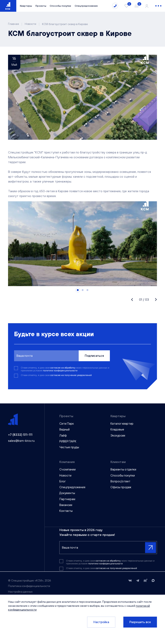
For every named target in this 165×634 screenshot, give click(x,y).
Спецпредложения (86, 5)
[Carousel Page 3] (87, 290)
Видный (64, 429)
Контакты (66, 510)
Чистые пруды (69, 447)
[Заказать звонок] (115, 6)
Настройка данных (20, 591)
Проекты (40, 5)
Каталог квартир (121, 423)
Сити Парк (66, 423)
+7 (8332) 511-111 (20, 434)
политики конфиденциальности (60, 370)
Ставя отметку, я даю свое (56, 375)
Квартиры (26, 5)
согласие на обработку (63, 367)
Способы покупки (60, 5)
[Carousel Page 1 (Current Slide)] (78, 290)
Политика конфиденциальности (29, 586)
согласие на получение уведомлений (71, 375)
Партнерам (67, 499)
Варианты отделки (123, 469)
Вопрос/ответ (120, 481)
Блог (62, 481)
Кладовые (117, 429)
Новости (65, 475)
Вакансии (65, 505)
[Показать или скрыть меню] (158, 6)
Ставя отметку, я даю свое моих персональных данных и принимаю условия (65, 369)
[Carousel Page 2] (83, 290)
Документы (67, 493)
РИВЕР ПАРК (67, 441)
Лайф (63, 435)
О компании (67, 469)
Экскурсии (117, 435)
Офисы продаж (120, 487)
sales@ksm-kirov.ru (21, 440)
